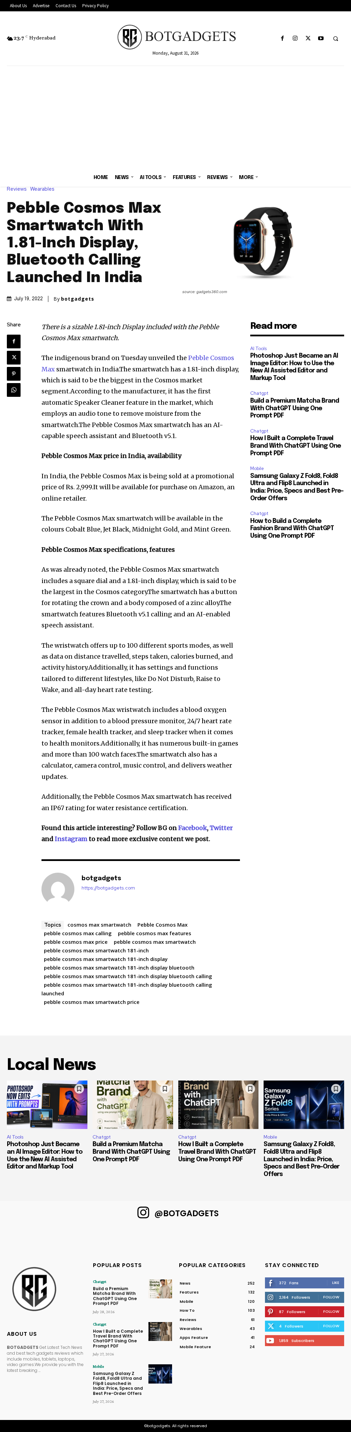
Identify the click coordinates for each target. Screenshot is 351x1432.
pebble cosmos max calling (78, 933)
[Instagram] (295, 38)
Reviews (17, 189)
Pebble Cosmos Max (162, 924)
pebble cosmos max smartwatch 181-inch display (106, 958)
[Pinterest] (14, 374)
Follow (331, 1297)
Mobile (257, 468)
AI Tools (258, 348)
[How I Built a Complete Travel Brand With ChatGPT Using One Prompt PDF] (218, 1105)
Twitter (221, 828)
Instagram (71, 839)
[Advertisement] (175, 117)
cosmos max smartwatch (99, 924)
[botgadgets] (57, 889)
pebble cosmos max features (154, 933)
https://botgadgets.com (108, 888)
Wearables (42, 189)
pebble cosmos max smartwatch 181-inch (96, 950)
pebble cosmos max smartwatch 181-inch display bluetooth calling (128, 976)
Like (335, 1282)
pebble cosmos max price (76, 941)
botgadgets (77, 299)
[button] (335, 38)
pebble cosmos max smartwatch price (92, 1001)
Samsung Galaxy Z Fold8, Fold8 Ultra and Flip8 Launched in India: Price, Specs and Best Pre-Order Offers (301, 1159)
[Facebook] (282, 38)
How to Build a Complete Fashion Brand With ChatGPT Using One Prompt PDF (292, 528)
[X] (308, 38)
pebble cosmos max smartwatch (155, 941)
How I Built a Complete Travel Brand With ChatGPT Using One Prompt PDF (295, 445)
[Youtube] (320, 38)
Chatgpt (259, 393)
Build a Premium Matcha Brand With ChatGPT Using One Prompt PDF (294, 408)
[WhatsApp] (14, 390)
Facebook (192, 828)
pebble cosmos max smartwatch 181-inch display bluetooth (119, 967)
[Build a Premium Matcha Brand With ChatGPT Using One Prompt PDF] (133, 1105)
